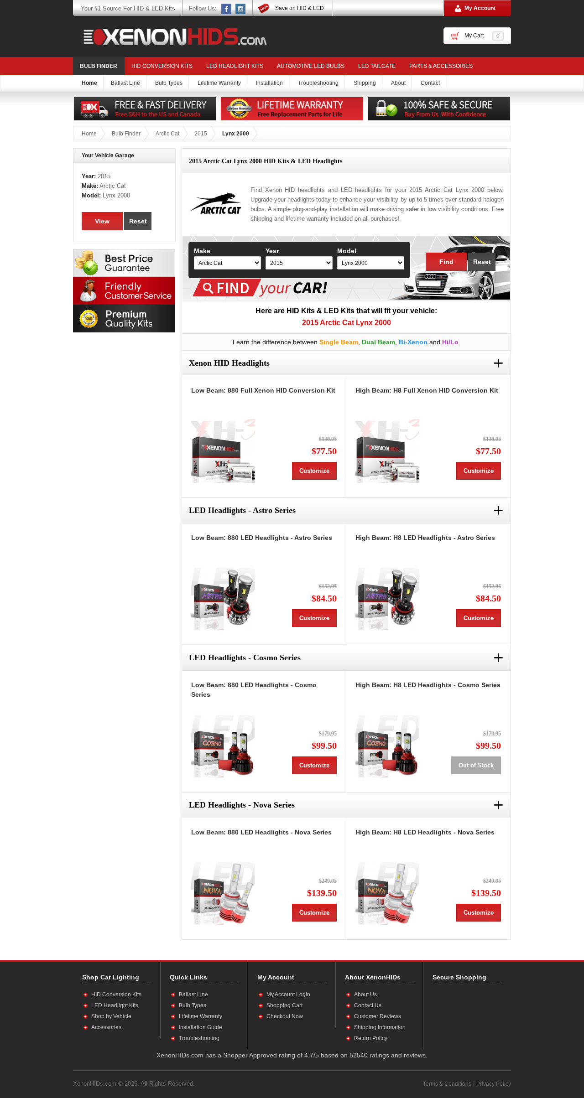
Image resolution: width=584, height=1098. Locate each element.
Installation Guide (200, 1027)
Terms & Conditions (447, 1084)
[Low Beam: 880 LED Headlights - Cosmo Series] (223, 745)
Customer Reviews (377, 1016)
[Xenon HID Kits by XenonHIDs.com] (170, 36)
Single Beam (338, 342)
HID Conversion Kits (162, 66)
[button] (462, 1016)
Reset (482, 261)
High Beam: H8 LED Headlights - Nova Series (425, 832)
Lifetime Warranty (200, 1016)
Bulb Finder (98, 66)
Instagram (241, 8)
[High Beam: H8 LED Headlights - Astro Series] (387, 598)
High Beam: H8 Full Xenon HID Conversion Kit (426, 390)
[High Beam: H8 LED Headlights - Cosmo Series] (387, 745)
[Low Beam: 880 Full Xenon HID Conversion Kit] (223, 451)
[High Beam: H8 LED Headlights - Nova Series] (387, 893)
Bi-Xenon (413, 342)
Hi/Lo (450, 342)
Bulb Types (192, 1005)
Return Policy (370, 1038)
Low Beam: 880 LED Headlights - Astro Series (261, 537)
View (102, 221)
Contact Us (367, 1005)
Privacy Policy (493, 1084)
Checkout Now (284, 1016)
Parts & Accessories (441, 66)
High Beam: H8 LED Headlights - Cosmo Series (428, 685)
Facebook (226, 8)
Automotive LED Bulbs (310, 66)
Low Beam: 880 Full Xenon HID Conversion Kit (263, 390)
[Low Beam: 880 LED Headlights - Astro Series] (223, 598)
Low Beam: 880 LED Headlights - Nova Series (261, 832)
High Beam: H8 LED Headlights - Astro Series (425, 537)
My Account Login (288, 994)
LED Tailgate (377, 66)
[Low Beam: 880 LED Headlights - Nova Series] (223, 893)
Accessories (106, 1027)
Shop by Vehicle (111, 1016)
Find (446, 261)
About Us (365, 994)
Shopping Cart (284, 1005)
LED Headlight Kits (234, 66)
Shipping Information (380, 1027)
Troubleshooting (199, 1038)
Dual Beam (378, 342)
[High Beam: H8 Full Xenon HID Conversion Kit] (387, 451)
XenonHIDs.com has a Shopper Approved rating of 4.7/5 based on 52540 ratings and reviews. (292, 1055)
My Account (479, 8)
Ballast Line (193, 994)
